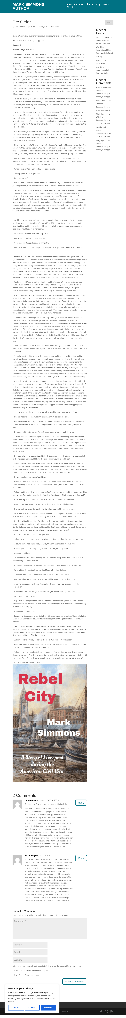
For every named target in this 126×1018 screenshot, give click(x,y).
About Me (78, 4)
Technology (30, 855)
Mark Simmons (20, 26)
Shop (88, 4)
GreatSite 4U (63, 1012)
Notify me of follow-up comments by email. (33, 970)
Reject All (32, 1008)
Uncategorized (43, 26)
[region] (32, 998)
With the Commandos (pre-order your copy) (103, 93)
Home (68, 4)
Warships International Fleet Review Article (103, 70)
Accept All (48, 1008)
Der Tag (99, 57)
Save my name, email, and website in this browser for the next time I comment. (48, 966)
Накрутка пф (31, 800)
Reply (81, 802)
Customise (16, 1008)
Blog (98, 4)
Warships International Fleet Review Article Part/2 (104, 50)
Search (109, 22)
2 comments (54, 26)
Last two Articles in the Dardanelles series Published (104, 40)
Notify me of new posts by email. (29, 975)
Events (106, 4)
